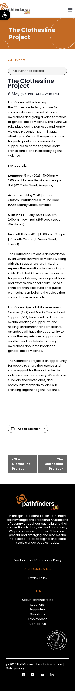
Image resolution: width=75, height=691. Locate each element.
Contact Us (37, 624)
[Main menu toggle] (70, 9)
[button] (5, 15)
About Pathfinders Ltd (37, 600)
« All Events (17, 60)
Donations (37, 614)
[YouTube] (42, 675)
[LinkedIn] (52, 675)
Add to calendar (29, 429)
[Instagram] (33, 675)
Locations (37, 605)
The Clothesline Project (21, 464)
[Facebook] (23, 675)
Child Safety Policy (37, 569)
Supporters (38, 609)
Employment (37, 619)
